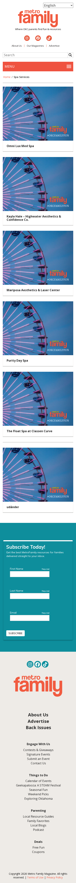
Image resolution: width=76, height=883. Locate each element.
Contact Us (38, 763)
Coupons (38, 852)
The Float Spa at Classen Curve (29, 431)
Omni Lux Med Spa (20, 146)
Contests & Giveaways (38, 750)
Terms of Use (35, 877)
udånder (13, 507)
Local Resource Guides (38, 816)
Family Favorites (38, 821)
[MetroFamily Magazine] (38, 18)
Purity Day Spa (17, 360)
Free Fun (38, 847)
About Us (17, 45)
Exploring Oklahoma (38, 799)
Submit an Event (38, 759)
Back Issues (38, 727)
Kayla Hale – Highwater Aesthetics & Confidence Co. (34, 218)
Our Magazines (35, 45)
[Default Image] (38, 113)
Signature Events (38, 754)
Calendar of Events (38, 781)
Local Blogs (38, 825)
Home (7, 77)
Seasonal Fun (38, 790)
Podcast (38, 830)
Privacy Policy (54, 877)
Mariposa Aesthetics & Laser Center (33, 290)
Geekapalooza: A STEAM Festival (38, 785)
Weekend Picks (38, 794)
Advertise (54, 45)
